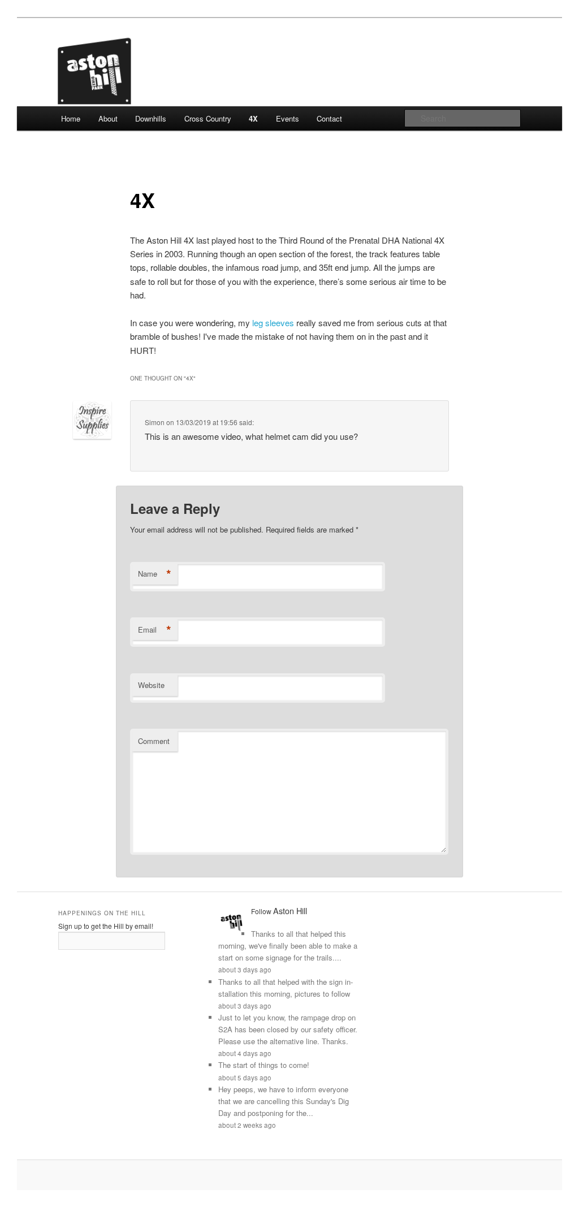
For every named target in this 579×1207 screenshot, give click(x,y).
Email (154, 630)
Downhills (150, 118)
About (108, 118)
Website (151, 685)
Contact (329, 118)
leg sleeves (273, 322)
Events (287, 118)
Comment (154, 741)
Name (154, 574)
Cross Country (207, 118)
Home (70, 118)
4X (253, 118)
